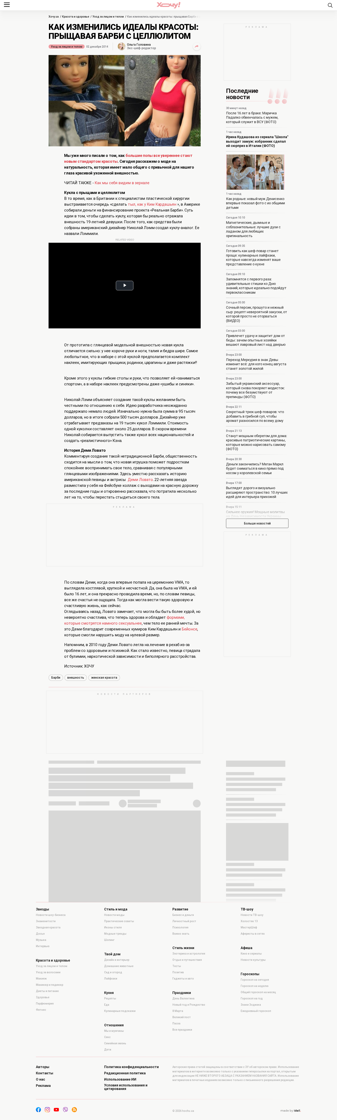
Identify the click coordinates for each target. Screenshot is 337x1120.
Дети (107, 1049)
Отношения (114, 1025)
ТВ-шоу (247, 909)
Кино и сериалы (251, 953)
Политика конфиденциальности (131, 1067)
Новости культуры (253, 959)
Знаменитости (46, 921)
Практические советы (119, 921)
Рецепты (110, 998)
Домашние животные (118, 966)
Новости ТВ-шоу (252, 914)
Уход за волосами (48, 972)
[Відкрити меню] (7, 5)
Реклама (43, 1085)
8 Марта (177, 1010)
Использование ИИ (120, 1079)
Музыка (41, 939)
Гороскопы (250, 974)
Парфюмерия (45, 1003)
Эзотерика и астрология (188, 953)
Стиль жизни (183, 948)
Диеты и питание (47, 991)
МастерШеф (249, 927)
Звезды (42, 909)
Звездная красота (48, 927)
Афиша (246, 948)
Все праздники (182, 1029)
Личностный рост (184, 921)
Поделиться (197, 46)
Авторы (42, 1067)
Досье (40, 933)
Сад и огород (113, 972)
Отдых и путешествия (187, 959)
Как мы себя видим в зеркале (122, 182)
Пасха (176, 1023)
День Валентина (183, 998)
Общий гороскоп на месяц (258, 992)
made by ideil (290, 1110)
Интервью (43, 946)
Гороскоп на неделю (255, 986)
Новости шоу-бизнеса (51, 914)
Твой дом (112, 954)
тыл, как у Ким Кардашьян (152, 204)
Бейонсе (189, 629)
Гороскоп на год (252, 998)
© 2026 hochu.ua (183, 1110)
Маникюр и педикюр (49, 984)
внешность (75, 677)
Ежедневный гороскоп (256, 1010)
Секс (107, 1037)
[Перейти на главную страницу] (168, 5)
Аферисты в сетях (253, 933)
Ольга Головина (139, 44)
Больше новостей (257, 523)
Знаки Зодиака (251, 1004)
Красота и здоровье (53, 960)
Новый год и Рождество (188, 1004)
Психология (180, 927)
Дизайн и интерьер (116, 959)
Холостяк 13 (249, 921)
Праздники (181, 993)
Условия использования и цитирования (125, 1087)
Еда (106, 1004)
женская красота (104, 677)
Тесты (176, 966)
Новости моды (114, 914)
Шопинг (109, 939)
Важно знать (180, 933)
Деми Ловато (140, 479)
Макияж (41, 978)
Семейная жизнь (115, 1043)
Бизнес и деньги (183, 914)
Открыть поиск (330, 5)
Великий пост (181, 1017)
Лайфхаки (110, 978)
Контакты (44, 1073)
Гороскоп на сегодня (255, 979)
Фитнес (41, 1009)
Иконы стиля (113, 927)
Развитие (180, 909)
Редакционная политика (125, 1073)
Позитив (178, 972)
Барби (55, 677)
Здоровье (42, 997)
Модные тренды (115, 933)
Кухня (109, 993)
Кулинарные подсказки (120, 1010)
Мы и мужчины (114, 1030)
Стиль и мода (115, 909)
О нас (40, 1079)
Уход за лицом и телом (66, 46)
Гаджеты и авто (183, 978)
